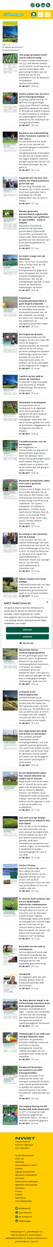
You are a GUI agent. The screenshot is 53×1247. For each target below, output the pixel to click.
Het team (19, 1178)
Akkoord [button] (27, 629)
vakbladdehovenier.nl (15, 1238)
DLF (25, 63)
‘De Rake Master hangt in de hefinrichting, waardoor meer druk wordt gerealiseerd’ (34, 1003)
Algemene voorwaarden (26, 1184)
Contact (18, 1168)
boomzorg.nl (34, 1234)
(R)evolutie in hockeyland (32, 402)
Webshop (19, 1161)
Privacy (18, 1191)
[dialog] (26, 623)
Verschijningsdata (23, 1201)
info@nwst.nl (24, 1208)
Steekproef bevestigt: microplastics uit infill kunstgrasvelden (30, 1070)
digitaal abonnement (13, 47)
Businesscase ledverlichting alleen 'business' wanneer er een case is (34, 136)
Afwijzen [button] (27, 637)
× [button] (47, 602)
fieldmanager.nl (17, 1231)
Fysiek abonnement (24, 1155)
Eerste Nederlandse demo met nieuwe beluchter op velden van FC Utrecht (32, 776)
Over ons (19, 1158)
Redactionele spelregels (26, 1181)
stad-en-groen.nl (18, 1234)
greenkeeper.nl (34, 1231)
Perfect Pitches (27, 865)
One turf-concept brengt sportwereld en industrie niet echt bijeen (34, 820)
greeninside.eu (22, 1241)
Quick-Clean (24, 105)
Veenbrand (24, 974)
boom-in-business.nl (36, 1238)
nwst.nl (34, 1241)
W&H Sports (39, 453)
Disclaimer (20, 1188)
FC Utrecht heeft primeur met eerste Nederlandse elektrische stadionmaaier (34, 901)
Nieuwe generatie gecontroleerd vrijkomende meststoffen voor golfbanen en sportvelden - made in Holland (34, 217)
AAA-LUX (27, 709)
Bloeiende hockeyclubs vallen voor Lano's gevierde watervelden (34, 483)
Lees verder (20, 623)
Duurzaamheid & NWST (26, 1165)
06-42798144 (25, 1216)
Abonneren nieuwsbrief (26, 1175)
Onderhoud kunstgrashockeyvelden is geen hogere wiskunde (33, 301)
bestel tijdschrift (11, 50)
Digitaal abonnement (25, 1171)
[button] (26, 643)
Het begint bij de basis (31, 334)
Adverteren (20, 1197)
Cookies (19, 1194)
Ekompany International (30, 225)
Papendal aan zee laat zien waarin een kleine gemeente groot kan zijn (34, 181)
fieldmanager (25, 1221)
